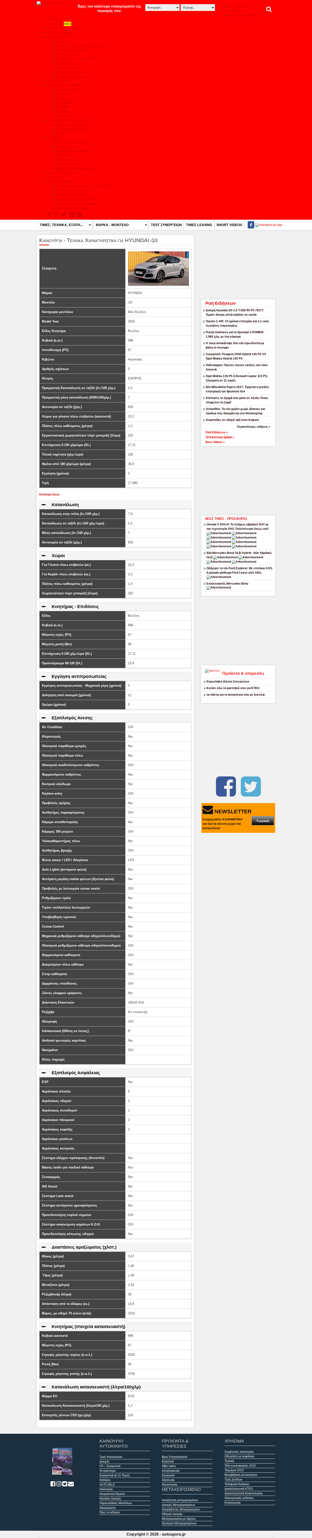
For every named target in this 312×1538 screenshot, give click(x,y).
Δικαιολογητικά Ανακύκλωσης (75, 168)
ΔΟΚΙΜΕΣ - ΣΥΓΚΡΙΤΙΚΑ (62, 37)
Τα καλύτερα (64, 63)
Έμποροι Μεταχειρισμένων (73, 208)
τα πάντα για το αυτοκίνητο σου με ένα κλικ (235, 694)
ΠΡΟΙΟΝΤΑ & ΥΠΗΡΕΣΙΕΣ (64, 85)
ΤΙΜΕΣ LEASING (199, 225)
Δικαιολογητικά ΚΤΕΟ (70, 164)
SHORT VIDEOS (229, 225)
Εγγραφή (263, 821)
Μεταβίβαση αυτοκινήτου (72, 151)
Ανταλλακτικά (65, 102)
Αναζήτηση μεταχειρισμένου (74, 190)
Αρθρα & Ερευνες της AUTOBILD (78, 59)
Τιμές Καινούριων (110, 1457)
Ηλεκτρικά (106, 1489)
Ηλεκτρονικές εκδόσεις (61, 173)
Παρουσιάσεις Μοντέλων (72, 76)
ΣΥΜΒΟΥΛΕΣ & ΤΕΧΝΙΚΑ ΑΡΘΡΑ (68, 120)
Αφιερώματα (107, 1508)
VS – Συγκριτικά (109, 1466)
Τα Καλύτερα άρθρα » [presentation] (219, 437)
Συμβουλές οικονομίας (71, 124)
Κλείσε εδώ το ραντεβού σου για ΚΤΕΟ (232, 688)
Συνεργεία (62, 107)
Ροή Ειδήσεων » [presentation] (216, 432)
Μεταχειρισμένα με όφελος (179, 1518)
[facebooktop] (249, 225)
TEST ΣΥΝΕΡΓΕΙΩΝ (166, 225)
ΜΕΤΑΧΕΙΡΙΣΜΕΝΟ (59, 181)
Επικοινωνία (55, 177)
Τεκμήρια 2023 (234, 1470)
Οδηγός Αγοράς (172, 1514)
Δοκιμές (61, 41)
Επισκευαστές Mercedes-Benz (227, 583)
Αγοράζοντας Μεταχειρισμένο (75, 199)
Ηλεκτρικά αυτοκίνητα (70, 72)
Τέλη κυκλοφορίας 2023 (240, 1465)
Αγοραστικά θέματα (69, 67)
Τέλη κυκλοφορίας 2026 (72, 142)
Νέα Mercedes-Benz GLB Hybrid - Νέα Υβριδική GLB (238, 555)
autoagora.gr (174, 1534)
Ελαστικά (62, 94)
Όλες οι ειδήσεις (57, 81)
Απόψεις (105, 1480)
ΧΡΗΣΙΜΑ (53, 138)
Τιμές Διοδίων (65, 155)
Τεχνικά (61, 133)
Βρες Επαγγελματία (69, 89)
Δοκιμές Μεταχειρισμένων (72, 195)
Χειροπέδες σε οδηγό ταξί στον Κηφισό (232, 420)
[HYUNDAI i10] (158, 268)
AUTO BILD (107, 1484)
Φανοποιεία (64, 116)
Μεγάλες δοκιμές (67, 54)
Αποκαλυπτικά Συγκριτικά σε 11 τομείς (81, 45)
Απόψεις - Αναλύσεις (60, 32)
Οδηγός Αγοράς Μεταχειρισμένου (78, 203)
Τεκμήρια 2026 (66, 146)
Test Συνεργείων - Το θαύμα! (65, 28)
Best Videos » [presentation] (215, 442)
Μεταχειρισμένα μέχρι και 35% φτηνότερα (83, 186)
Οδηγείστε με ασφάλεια (71, 129)
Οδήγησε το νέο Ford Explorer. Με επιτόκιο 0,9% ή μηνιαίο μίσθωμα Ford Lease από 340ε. (239, 570)
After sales (63, 98)
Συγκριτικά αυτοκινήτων (72, 50)
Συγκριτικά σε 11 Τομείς (114, 1475)
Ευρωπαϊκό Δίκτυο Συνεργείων (227, 681)
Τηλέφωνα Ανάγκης (68, 159)
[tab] (238, 432)
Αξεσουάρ (62, 111)
